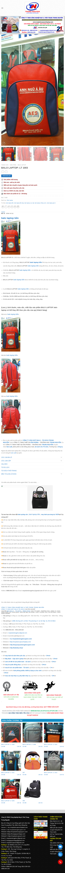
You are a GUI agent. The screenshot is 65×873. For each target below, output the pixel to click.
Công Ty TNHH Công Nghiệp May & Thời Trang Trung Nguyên (22, 607)
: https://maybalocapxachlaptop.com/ (20, 642)
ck (55, 661)
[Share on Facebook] (5, 206)
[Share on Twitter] (9, 206)
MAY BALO (10, 611)
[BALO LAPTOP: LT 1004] (11, 789)
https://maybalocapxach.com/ (16, 836)
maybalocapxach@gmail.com (15, 842)
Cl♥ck (48, 655)
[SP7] (32, 761)
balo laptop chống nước (40, 203)
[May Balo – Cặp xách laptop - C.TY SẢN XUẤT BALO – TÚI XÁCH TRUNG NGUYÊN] (32, 8)
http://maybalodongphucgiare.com (16, 829)
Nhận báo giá (7, 175)
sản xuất (13, 453)
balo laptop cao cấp (29, 203)
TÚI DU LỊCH (5, 467)
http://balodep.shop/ (16, 648)
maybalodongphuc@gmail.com (17, 633)
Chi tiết (3, 746)
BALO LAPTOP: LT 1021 (7, 772)
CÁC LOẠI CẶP (6, 460)
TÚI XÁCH (18, 611)
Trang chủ (4, 165)
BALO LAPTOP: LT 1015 (50, 744)
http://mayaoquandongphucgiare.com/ (22, 644)
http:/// (20, 639)
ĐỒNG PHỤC (26, 611)
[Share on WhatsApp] (2, 206)
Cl (52, 661)
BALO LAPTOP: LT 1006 (7, 744)
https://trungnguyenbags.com (16, 834)
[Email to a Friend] (12, 206)
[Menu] (2, 8)
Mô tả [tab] (3, 213)
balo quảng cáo (23, 514)
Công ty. (60, 446)
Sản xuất (9, 446)
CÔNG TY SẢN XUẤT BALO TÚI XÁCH (13, 609)
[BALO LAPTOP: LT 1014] (54, 761)
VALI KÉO (4, 464)
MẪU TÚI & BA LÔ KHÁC (9, 474)
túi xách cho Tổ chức (41, 446)
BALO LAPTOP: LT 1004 (7, 800)
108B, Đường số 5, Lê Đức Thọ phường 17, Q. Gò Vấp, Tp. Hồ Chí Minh (34, 621)
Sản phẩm (13, 165)
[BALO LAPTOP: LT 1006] (11, 732)
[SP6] (32, 789)
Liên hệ (19, 746)
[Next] (60, 90)
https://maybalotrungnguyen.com (17, 831)
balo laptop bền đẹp (19, 203)
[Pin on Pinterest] (15, 206)
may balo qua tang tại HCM (50, 514)
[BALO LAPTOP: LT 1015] (54, 732)
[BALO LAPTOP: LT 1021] (11, 761)
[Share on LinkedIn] (18, 206)
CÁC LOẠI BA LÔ (6, 457)
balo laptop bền (10, 203)
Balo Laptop (22, 165)
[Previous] (4, 90)
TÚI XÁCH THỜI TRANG (9, 470)
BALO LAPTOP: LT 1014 (50, 772)
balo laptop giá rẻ (51, 203)
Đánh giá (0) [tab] (9, 213)
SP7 (24, 772)
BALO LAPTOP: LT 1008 (29, 744)
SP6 (24, 800)
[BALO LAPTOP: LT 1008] (32, 732)
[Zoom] (3, 143)
